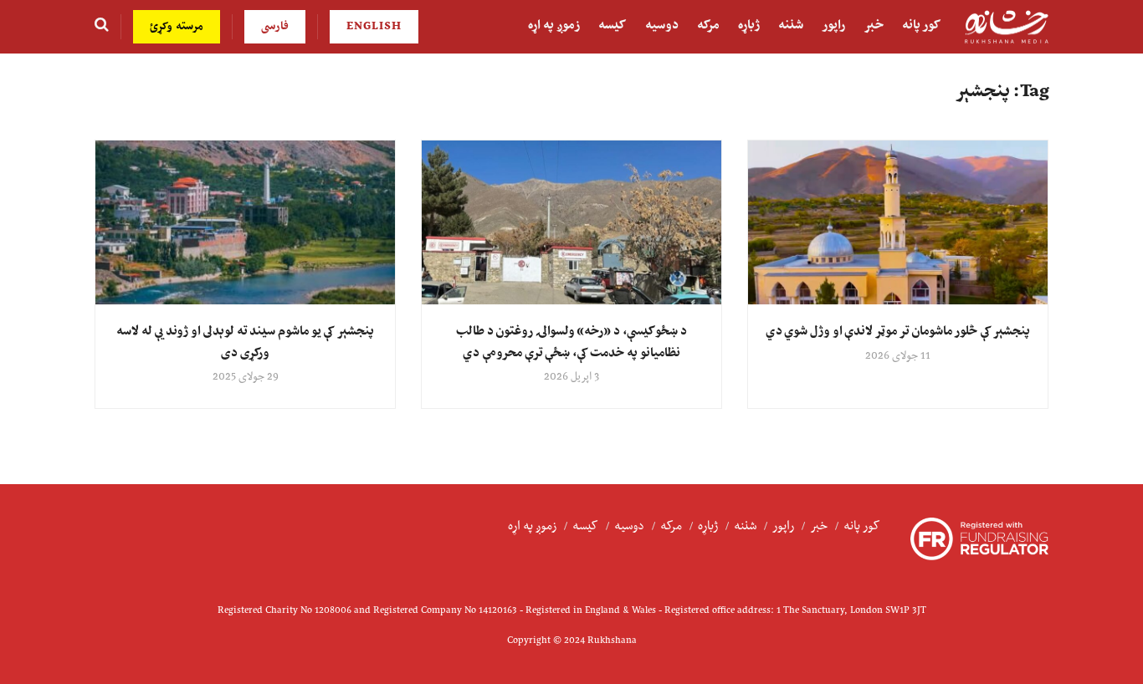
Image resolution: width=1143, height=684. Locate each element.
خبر (874, 25)
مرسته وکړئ (176, 27)
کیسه (612, 25)
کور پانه (921, 25)
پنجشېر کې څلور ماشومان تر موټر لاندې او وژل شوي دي (898, 331)
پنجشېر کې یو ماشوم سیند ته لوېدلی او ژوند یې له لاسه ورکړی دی (245, 342)
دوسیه (662, 25)
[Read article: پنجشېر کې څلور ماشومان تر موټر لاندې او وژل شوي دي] (898, 222)
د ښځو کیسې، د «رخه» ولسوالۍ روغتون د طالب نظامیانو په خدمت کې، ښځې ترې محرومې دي (571, 342)
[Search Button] (102, 27)
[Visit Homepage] (1006, 27)
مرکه (708, 25)
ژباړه (749, 25)
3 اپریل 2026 (571, 377)
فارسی (275, 27)
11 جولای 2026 (897, 356)
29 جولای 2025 (246, 377)
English (374, 27)
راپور (833, 25)
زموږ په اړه (554, 25)
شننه (790, 25)
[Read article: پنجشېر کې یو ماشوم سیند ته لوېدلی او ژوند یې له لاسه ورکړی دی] (245, 222)
